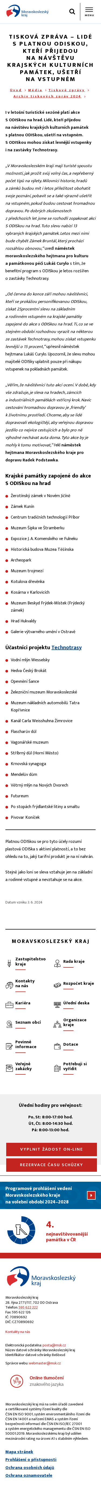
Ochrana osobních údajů (29, 1468)
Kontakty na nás (17, 1332)
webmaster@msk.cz (45, 1363)
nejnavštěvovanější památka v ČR (67, 1231)
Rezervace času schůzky (51, 1165)
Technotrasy (66, 647)
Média (35, 90)
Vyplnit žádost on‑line (51, 1149)
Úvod (16, 90)
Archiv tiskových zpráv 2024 (47, 96)
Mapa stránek (19, 1452)
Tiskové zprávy (66, 90)
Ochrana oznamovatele (28, 1475)
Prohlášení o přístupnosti (31, 1459)
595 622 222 (28, 1307)
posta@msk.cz (54, 1345)
